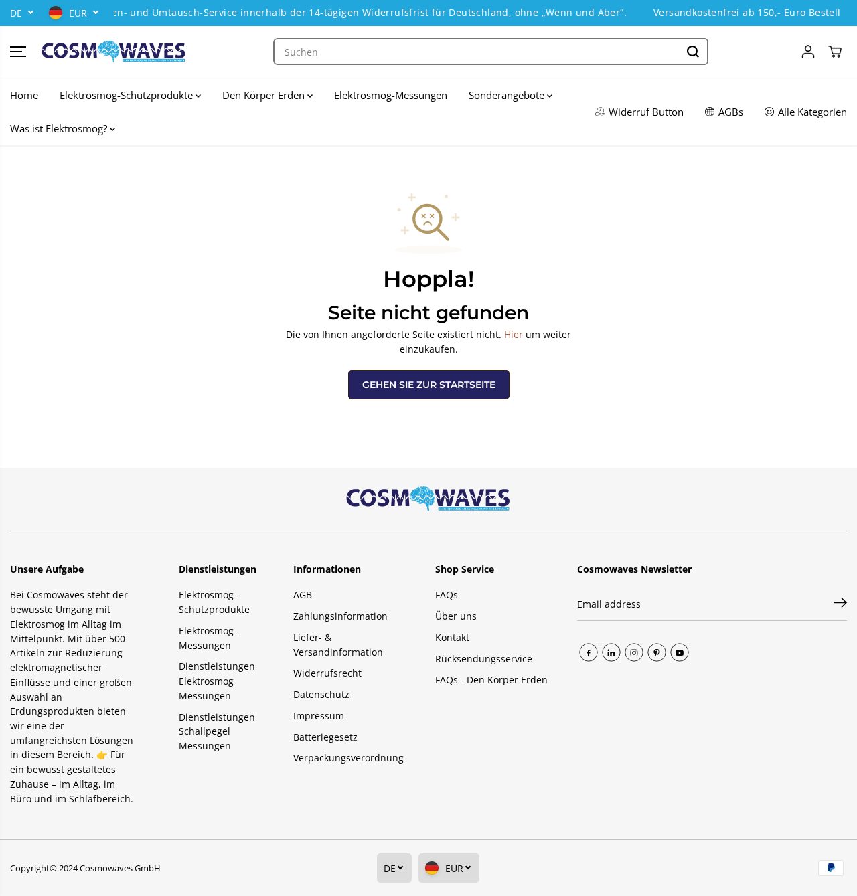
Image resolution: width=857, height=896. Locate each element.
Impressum (318, 715)
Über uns (456, 616)
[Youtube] (679, 652)
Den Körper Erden (264, 95)
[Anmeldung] (808, 51)
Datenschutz (321, 694)
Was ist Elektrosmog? (60, 128)
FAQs (446, 594)
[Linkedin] (611, 652)
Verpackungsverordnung (348, 757)
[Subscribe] (840, 604)
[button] (18, 51)
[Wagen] (835, 51)
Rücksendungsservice (483, 658)
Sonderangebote (508, 95)
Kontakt (452, 637)
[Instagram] (634, 652)
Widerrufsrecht (327, 672)
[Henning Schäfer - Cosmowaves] (113, 52)
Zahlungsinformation (340, 616)
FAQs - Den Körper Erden (491, 679)
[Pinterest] (656, 652)
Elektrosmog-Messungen (390, 95)
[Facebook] (588, 652)
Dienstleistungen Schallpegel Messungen (217, 731)
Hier (513, 334)
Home (24, 95)
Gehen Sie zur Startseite (428, 385)
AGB (302, 594)
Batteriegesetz (325, 737)
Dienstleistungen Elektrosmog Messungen (217, 680)
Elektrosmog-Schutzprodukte (128, 95)
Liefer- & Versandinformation (338, 644)
